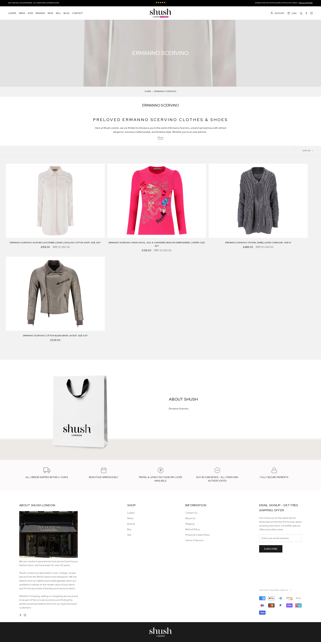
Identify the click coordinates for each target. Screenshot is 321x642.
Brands (40, 13)
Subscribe (271, 548)
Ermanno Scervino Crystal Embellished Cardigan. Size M (258, 242)
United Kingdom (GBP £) (273, 590)
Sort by (306, 150)
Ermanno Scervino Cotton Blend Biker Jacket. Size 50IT (55, 335)
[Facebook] (306, 13)
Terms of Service (194, 540)
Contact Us (191, 512)
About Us (190, 518)
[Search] (301, 13)
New (50, 13)
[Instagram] (311, 13)
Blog (67, 13)
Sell (58, 13)
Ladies (12, 13)
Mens (22, 13)
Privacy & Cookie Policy (197, 534)
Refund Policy (192, 529)
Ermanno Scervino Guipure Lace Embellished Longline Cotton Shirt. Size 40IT (55, 242)
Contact (77, 13)
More (160, 137)
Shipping (189, 523)
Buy (129, 529)
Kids (30, 13)
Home (148, 91)
